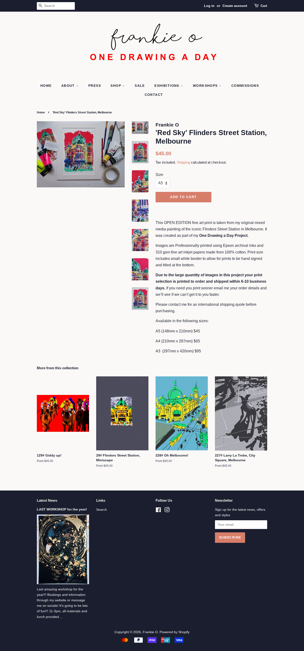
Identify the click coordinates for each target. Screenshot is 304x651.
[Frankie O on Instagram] (167, 511)
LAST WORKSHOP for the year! (62, 509)
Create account (235, 6)
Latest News (47, 500)
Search (101, 509)
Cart (264, 6)
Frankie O (150, 632)
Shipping (183, 162)
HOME (46, 85)
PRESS (94, 85)
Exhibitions (167, 85)
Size (159, 175)
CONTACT (154, 95)
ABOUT (68, 85)
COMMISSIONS (245, 85)
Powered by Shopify (175, 632)
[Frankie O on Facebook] (158, 511)
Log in (209, 6)
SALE (140, 85)
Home (41, 112)
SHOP (116, 85)
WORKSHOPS (206, 85)
